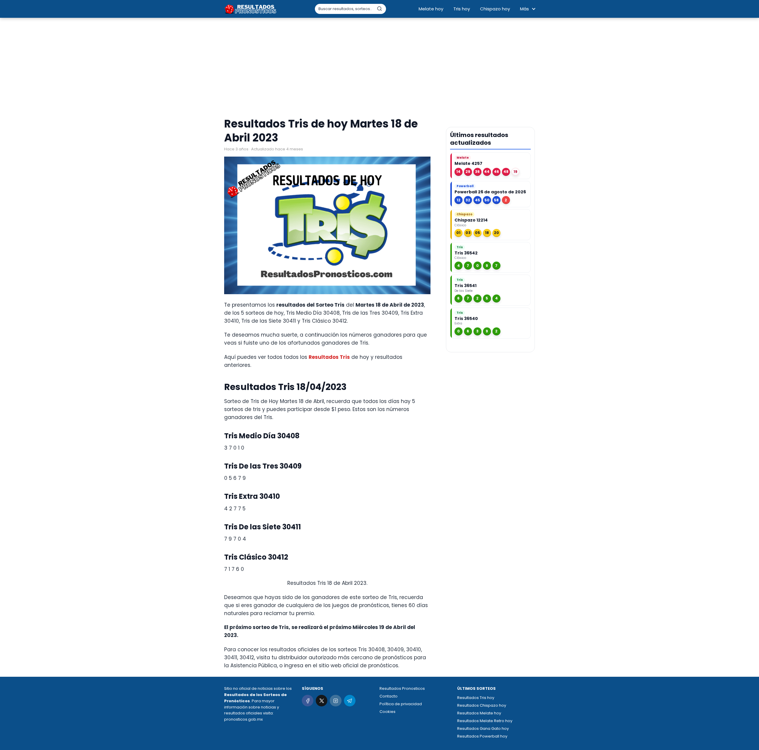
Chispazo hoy (495, 9)
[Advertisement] (379, 68)
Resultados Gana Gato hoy (483, 728)
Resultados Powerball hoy (482, 736)
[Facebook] (307, 700)
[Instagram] (335, 700)
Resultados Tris (329, 357)
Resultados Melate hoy (479, 713)
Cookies (388, 711)
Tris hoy (461, 9)
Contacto (389, 696)
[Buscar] (379, 8)
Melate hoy (431, 9)
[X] (321, 700)
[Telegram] (349, 700)
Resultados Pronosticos (402, 688)
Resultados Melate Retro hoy (484, 721)
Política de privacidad (401, 704)
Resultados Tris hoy (475, 697)
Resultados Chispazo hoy (481, 705)
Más (524, 9)
